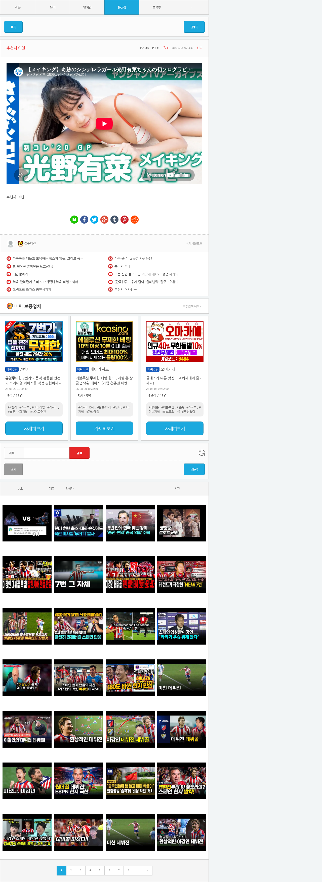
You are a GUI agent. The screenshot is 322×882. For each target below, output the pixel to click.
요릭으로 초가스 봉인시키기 (32, 289)
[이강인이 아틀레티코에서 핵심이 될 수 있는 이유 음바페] (130, 832)
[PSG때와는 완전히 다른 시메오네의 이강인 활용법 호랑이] (78, 574)
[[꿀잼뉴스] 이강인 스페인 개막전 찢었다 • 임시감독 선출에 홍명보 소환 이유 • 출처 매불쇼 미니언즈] (27, 832)
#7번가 (12, 407)
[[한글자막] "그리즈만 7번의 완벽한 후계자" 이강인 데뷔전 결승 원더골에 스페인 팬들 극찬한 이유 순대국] (78, 677)
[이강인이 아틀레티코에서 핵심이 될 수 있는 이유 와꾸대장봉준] (181, 677)
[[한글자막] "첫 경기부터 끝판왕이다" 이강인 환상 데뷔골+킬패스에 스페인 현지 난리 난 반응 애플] (181, 780)
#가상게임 (92, 411)
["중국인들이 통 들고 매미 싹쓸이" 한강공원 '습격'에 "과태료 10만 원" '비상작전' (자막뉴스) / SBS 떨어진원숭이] (130, 780)
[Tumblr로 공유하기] (114, 220)
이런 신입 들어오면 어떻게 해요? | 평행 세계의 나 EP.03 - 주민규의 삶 (149, 274)
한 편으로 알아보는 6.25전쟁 (33, 266)
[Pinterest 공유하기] (124, 220)
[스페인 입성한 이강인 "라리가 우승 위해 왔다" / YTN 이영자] (181, 626)
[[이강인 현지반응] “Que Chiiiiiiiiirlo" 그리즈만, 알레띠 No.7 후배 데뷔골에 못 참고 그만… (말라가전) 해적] (181, 574)
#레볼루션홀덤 (186, 411)
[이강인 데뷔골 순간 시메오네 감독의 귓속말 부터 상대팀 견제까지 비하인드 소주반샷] (27, 626)
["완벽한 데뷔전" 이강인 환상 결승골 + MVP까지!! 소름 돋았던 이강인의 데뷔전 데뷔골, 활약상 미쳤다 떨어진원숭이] (181, 832)
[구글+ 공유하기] (104, 220)
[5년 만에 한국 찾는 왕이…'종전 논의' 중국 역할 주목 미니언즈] (130, 523)
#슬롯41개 (104, 407)
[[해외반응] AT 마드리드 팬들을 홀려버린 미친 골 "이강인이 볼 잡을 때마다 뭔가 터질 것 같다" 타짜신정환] (78, 626)
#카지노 (52, 407)
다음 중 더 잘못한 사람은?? (133, 258)
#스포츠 (24, 407)
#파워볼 (23, 411)
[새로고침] (202, 453)
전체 (13, 469)
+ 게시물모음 (194, 243)
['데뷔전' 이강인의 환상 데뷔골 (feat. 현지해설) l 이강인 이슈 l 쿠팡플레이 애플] (27, 729)
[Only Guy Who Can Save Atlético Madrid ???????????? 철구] (130, 626)
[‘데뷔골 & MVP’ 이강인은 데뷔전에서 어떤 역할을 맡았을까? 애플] (78, 729)
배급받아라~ (21, 274)
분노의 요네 (122, 266)
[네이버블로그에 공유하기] (74, 220)
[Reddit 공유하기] (134, 220)
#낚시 (116, 407)
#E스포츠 (168, 411)
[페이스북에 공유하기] (84, 220)
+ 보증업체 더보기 (191, 306)
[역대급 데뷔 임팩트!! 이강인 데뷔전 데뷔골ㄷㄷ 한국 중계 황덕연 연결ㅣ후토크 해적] (130, 729)
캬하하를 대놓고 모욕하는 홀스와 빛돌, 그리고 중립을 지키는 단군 (48, 258)
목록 (13, 27)
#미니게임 (38, 407)
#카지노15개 (86, 407)
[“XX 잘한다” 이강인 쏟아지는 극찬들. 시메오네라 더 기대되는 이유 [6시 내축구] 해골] (130, 677)
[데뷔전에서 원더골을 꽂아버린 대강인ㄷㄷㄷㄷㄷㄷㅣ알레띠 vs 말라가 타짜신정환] (181, 729)
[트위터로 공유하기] (94, 220)
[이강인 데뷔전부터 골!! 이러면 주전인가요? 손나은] (78, 832)
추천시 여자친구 (125, 289)
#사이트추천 (38, 411)
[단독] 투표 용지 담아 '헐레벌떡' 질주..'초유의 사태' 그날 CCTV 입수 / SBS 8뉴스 (149, 282)
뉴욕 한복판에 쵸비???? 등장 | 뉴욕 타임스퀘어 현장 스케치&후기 (48, 282)
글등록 (194, 27)
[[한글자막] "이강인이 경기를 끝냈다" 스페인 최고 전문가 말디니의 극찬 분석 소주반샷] (27, 677)
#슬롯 (11, 411)
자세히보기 (34, 428)
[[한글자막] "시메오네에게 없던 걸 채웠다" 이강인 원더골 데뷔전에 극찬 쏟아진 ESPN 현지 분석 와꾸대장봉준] (78, 780)
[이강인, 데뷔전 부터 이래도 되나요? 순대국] (27, 780)
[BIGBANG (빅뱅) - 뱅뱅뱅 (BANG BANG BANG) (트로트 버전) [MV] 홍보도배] (181, 523)
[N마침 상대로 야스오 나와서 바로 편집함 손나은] (27, 523)
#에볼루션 (167, 407)
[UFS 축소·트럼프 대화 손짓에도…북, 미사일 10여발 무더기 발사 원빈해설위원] (78, 523)
